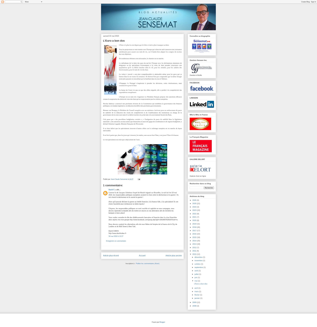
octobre (198, 264)
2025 (194, 203)
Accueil (142, 256)
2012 (194, 247)
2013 (194, 244)
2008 (194, 306)
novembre (199, 260)
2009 (194, 302)
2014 (194, 241)
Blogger (162, 322)
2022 (194, 214)
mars (197, 291)
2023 (194, 210)
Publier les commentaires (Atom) (147, 263)
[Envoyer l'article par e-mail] (138, 179)
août (196, 271)
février (197, 295)
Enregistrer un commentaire (116, 241)
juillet (197, 274)
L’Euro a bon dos (200, 284)
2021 (194, 217)
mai (196, 281)
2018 (194, 227)
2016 (194, 234)
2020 (194, 220)
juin (196, 277)
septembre (199, 267)
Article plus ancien (174, 256)
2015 (194, 237)
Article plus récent (111, 256)
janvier (197, 298)
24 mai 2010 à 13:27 (116, 236)
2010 (194, 254)
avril (196, 288)
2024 (194, 207)
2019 (194, 224)
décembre (199, 257)
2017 (194, 231)
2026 (194, 200)
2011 (194, 251)
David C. (112, 190)
